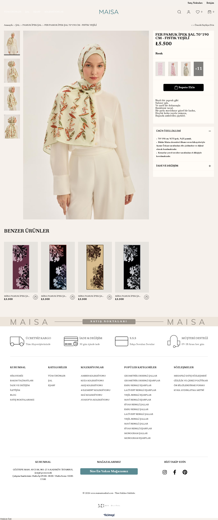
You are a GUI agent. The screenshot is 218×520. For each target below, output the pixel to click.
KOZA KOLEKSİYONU (92, 381)
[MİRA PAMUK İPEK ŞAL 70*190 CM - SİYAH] (132, 267)
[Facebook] (174, 472)
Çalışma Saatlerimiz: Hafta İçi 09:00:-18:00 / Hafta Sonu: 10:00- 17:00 (43, 478)
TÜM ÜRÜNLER (56, 376)
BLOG (13, 395)
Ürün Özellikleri (168, 131)
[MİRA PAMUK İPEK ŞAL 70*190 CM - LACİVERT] (58, 267)
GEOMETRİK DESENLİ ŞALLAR (140, 376)
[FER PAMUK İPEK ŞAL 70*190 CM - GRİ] (186, 69)
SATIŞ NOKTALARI (109, 321)
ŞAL (50, 381)
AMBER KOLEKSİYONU (93, 376)
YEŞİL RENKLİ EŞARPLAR (137, 395)
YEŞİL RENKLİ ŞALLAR (136, 419)
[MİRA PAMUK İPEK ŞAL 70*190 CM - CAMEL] (95, 267)
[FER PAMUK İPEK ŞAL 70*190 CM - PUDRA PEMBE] (160, 69)
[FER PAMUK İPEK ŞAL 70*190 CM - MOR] (173, 69)
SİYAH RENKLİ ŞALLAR (136, 405)
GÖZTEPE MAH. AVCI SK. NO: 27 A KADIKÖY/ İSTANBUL (43, 470)
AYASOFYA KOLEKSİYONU (95, 400)
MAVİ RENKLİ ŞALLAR (136, 424)
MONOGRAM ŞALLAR (135, 433)
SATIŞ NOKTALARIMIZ (22, 400)
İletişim (210, 3)
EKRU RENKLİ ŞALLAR (136, 409)
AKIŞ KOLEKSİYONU (92, 385)
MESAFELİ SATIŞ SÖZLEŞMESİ (190, 376)
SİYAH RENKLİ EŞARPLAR (138, 429)
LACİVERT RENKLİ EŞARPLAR (140, 390)
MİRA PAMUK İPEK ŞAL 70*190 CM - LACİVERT (54, 296)
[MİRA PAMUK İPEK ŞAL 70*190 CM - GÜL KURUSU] (21, 267)
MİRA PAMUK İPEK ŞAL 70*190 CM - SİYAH (128, 296)
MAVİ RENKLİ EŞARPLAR (137, 400)
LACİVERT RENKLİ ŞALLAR (138, 414)
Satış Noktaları (195, 3)
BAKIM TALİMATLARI (21, 381)
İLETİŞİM (15, 390)
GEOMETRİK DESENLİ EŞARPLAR (142, 381)
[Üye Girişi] (188, 12)
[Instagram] (165, 472)
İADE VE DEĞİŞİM (167, 166)
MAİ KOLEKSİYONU (91, 395)
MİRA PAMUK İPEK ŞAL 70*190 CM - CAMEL (91, 296)
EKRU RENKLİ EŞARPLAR (137, 385)
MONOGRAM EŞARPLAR (137, 438)
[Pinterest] (185, 472)
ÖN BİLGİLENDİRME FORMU (189, 385)
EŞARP (51, 385)
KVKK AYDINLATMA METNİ (189, 390)
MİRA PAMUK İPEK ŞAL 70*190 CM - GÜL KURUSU (17, 296)
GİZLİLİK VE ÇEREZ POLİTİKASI (191, 381)
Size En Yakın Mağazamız (109, 471)
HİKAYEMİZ (16, 376)
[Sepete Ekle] (35, 297)
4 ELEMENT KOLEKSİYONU (95, 390)
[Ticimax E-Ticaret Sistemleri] (109, 515)
